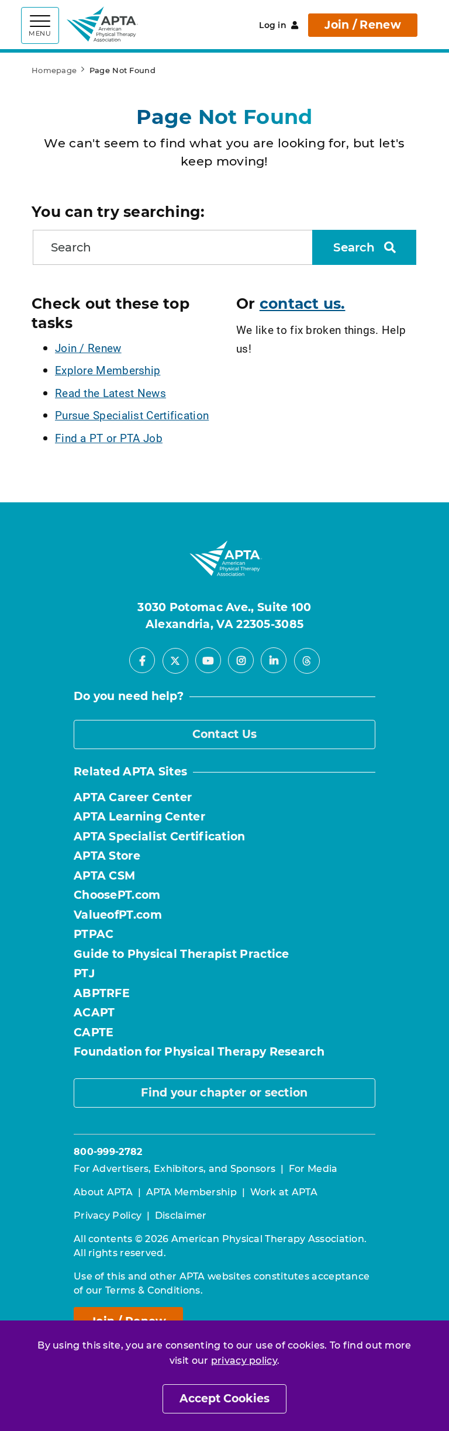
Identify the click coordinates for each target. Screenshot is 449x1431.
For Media (313, 1168)
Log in (272, 25)
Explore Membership (107, 370)
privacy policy (244, 1360)
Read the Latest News (110, 392)
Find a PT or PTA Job (109, 437)
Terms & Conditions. (154, 1290)
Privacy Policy (107, 1215)
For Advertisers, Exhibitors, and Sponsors (174, 1168)
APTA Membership (191, 1192)
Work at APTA (284, 1192)
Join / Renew (362, 25)
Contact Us (224, 734)
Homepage (54, 70)
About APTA (103, 1192)
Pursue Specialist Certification (132, 415)
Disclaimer (181, 1215)
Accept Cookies (224, 1398)
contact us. (303, 303)
